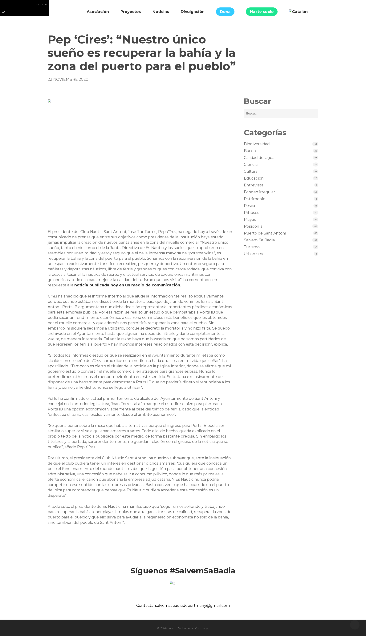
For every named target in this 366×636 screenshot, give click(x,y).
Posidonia (253, 226)
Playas (250, 219)
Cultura (251, 171)
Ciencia (251, 164)
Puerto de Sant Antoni (265, 233)
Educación (254, 178)
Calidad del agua (259, 157)
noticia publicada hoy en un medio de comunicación (127, 285)
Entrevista (253, 185)
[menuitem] (298, 11)
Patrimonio (254, 199)
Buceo (250, 150)
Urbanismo (254, 253)
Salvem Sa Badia (259, 240)
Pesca (249, 205)
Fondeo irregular (259, 192)
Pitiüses (251, 212)
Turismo (252, 247)
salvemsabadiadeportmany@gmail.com (192, 605)
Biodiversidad (257, 144)
